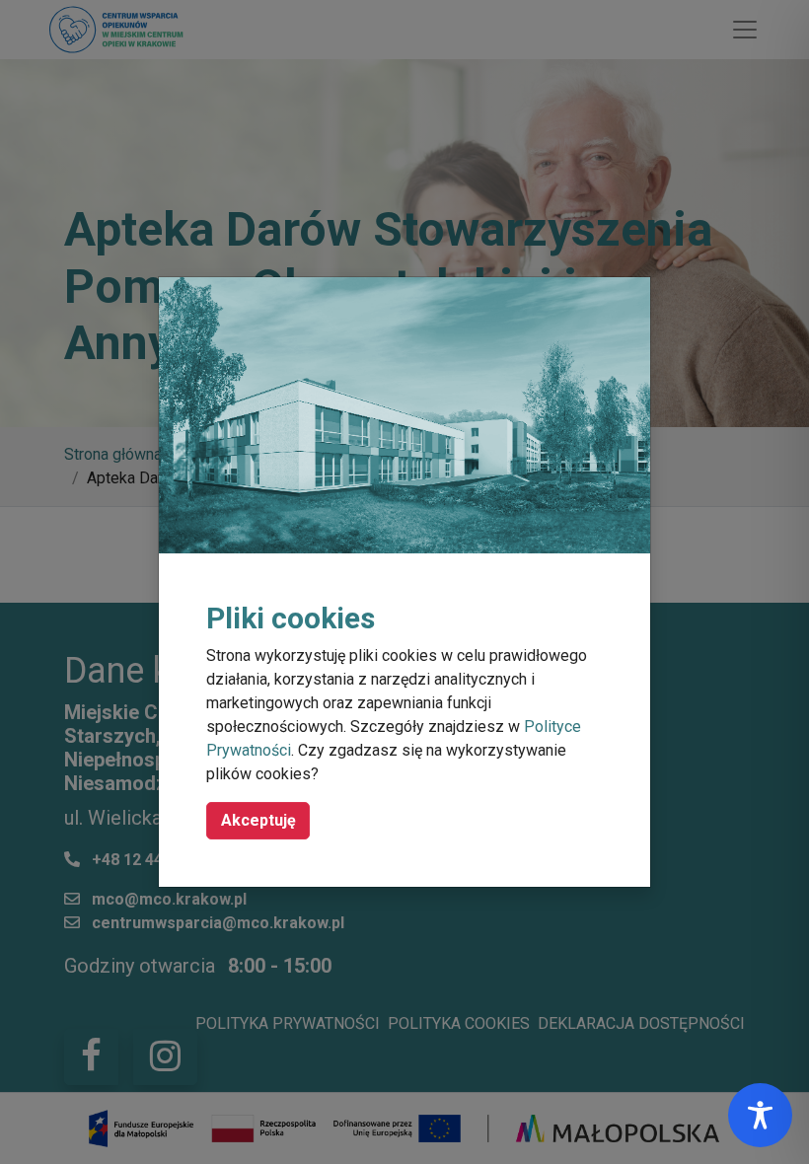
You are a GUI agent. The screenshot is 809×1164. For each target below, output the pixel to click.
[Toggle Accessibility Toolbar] (760, 1115)
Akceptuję (258, 820)
